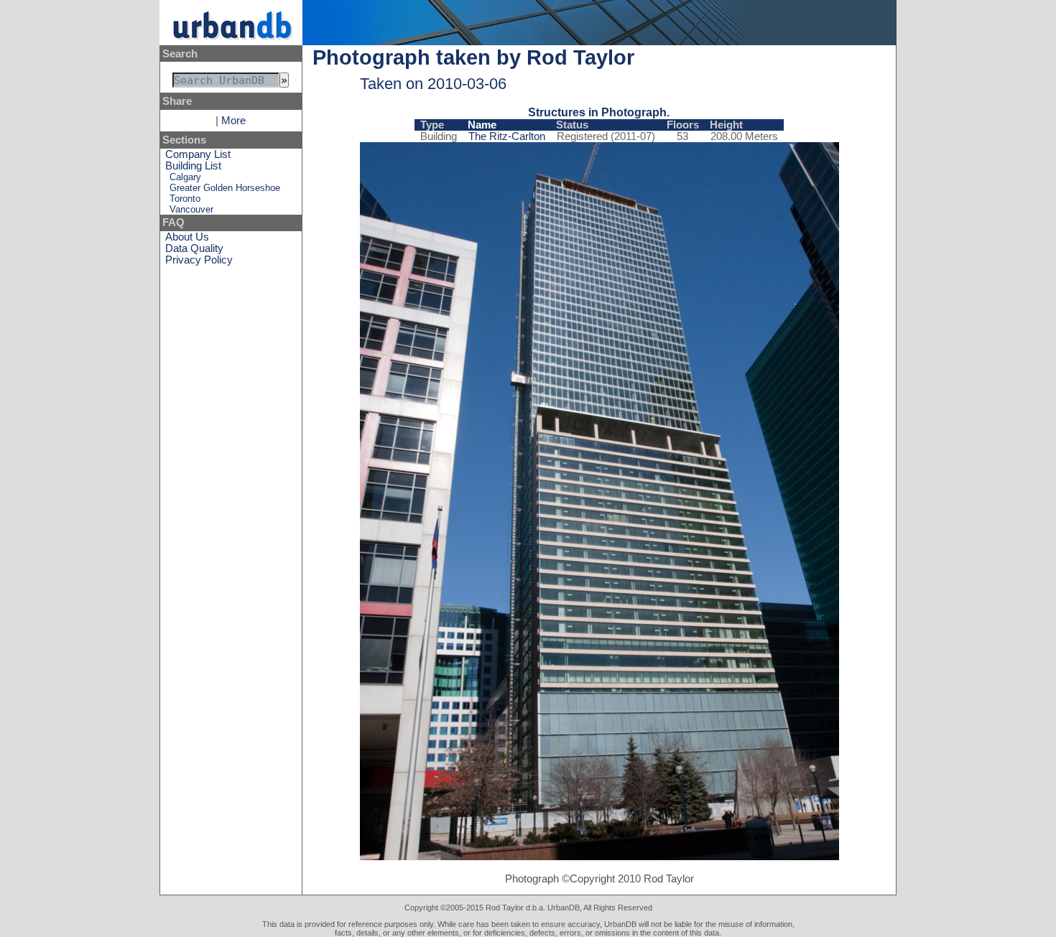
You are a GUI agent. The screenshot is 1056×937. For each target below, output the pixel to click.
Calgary (185, 177)
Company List (198, 154)
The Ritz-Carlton (506, 136)
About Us (187, 237)
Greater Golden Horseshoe (225, 187)
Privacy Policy (199, 260)
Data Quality (194, 248)
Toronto (185, 198)
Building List (193, 166)
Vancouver (191, 209)
